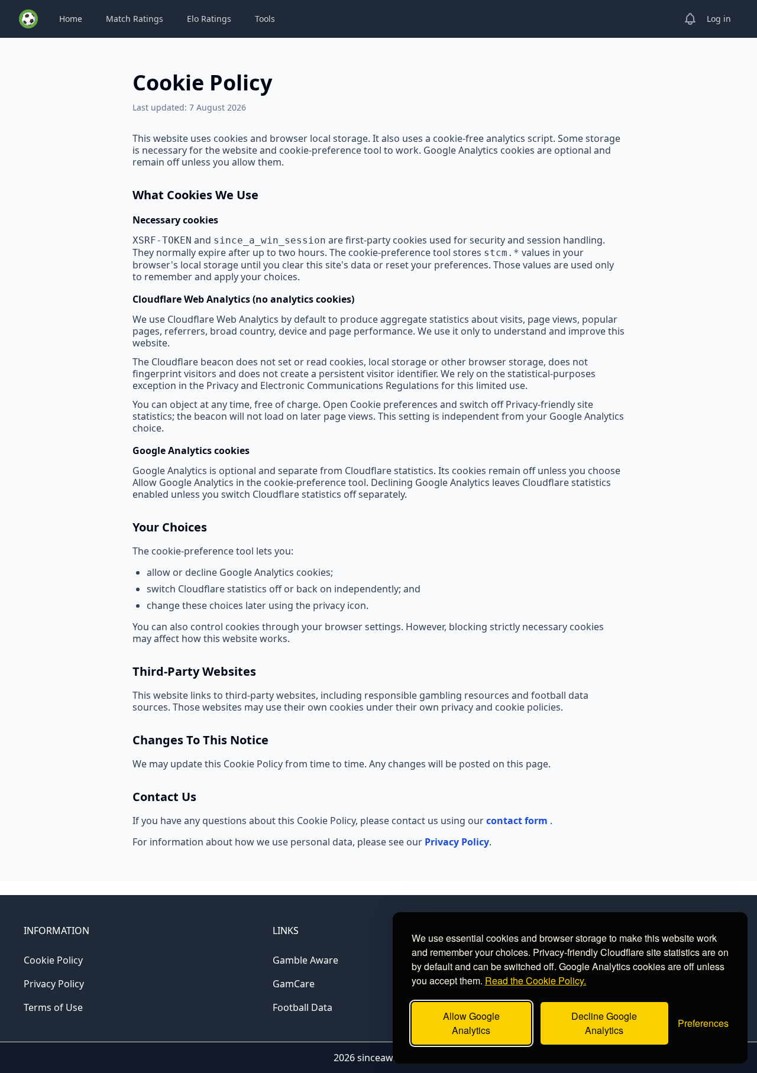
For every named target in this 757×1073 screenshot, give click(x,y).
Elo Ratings (209, 18)
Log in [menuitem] (719, 18)
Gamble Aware (305, 960)
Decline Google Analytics (604, 1023)
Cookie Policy (53, 960)
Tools (265, 18)
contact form (518, 820)
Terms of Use (53, 1007)
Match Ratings (134, 18)
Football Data (302, 1007)
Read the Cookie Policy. (535, 980)
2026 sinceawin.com (378, 1057)
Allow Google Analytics (471, 1023)
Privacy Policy (457, 841)
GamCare (294, 983)
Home (70, 18)
